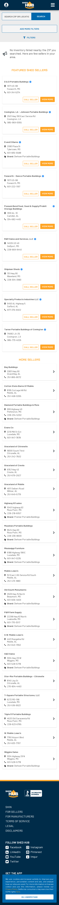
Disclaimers (14, 830)
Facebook (15, 847)
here (18, 891)
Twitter (14, 861)
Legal (10, 826)
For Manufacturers (20, 816)
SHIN (9, 807)
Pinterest (36, 852)
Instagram (37, 847)
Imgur (34, 856)
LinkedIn (15, 852)
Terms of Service (18, 821)
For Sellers (14, 811)
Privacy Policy (11, 889)
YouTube (15, 856)
